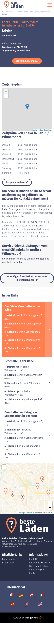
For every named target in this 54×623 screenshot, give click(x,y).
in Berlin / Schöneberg (23, 331)
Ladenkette (8, 562)
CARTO (50, 512)
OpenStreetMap (45, 130)
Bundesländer (9, 559)
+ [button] (6, 91)
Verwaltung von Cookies (37, 571)
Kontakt (33, 559)
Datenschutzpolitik (38, 566)
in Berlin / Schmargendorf (24, 315)
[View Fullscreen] (4, 467)
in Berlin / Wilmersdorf (23, 340)
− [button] (6, 96)
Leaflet (34, 130)
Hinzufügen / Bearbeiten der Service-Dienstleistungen (27, 278)
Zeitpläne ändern (15, 182)
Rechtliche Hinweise (39, 562)
